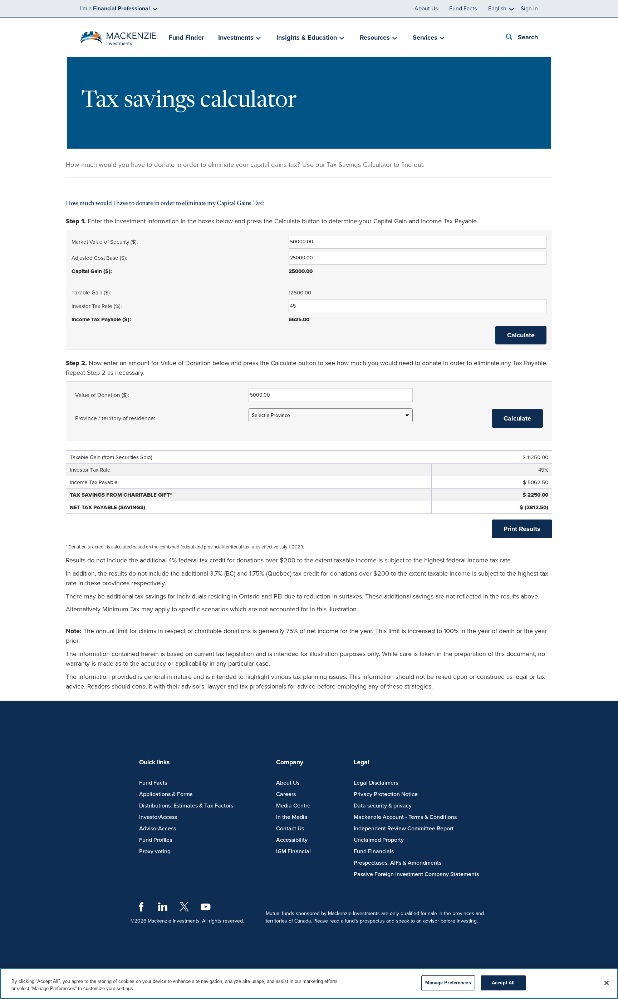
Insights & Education (306, 37)
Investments (236, 37)
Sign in (529, 8)
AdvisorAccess (157, 828)
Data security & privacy (383, 805)
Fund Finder (186, 37)
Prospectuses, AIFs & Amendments (397, 862)
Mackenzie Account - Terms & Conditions (405, 817)
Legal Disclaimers (376, 782)
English (497, 8)
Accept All (503, 982)
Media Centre (293, 805)
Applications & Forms (165, 794)
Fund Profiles (155, 840)
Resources (375, 37)
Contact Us (290, 828)
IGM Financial (293, 851)
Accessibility (292, 840)
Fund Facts (463, 8)
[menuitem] (186, 38)
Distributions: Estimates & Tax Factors (186, 805)
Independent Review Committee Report (403, 828)
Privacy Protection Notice (386, 794)
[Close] (606, 983)
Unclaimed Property (379, 840)
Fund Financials (374, 851)
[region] (309, 983)
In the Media (292, 817)
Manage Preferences (448, 982)
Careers (286, 794)
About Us (426, 8)
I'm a (115, 8)
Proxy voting (155, 851)
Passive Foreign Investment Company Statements (416, 874)
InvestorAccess (158, 817)
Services (425, 37)
